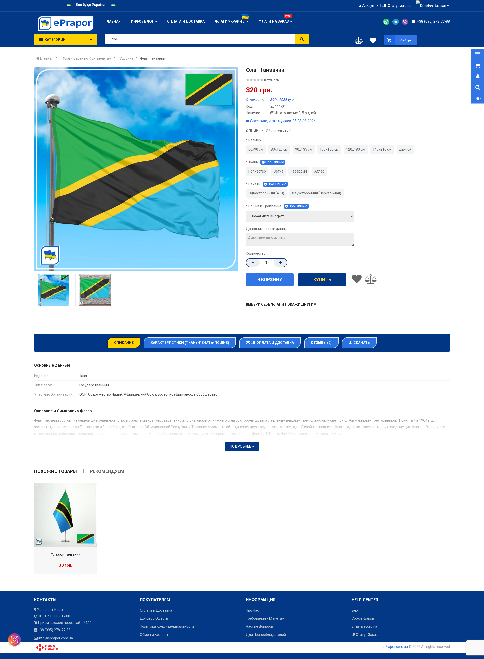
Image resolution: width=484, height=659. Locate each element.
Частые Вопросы (260, 626)
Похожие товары (55, 471)
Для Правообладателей (266, 635)
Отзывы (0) (321, 343)
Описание (124, 343)
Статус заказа (399, 6)
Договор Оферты (154, 618)
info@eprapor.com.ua (55, 638)
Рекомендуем (107, 471)
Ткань (266, 162)
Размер (254, 140)
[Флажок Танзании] (65, 515)
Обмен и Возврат (154, 635)
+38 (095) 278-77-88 (433, 21)
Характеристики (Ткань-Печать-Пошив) (189, 343)
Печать (267, 184)
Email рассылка (364, 626)
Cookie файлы (363, 618)
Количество (256, 253)
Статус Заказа (367, 635)
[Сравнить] (359, 42)
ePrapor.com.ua (395, 647)
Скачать (361, 343)
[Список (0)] (373, 41)
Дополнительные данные (267, 229)
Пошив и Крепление (277, 206)
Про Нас (252, 610)
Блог (355, 610)
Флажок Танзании (66, 554)
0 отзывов (271, 80)
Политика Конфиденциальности (167, 626)
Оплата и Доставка (274, 343)
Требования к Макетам (265, 618)
